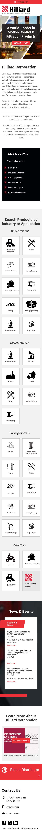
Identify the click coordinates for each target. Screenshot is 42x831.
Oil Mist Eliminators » (17, 192)
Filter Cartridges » (15, 187)
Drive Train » (13, 167)
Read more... (12, 645)
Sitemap (36, 828)
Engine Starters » (15, 182)
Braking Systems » (16, 177)
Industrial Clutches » (16, 172)
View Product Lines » (16, 161)
